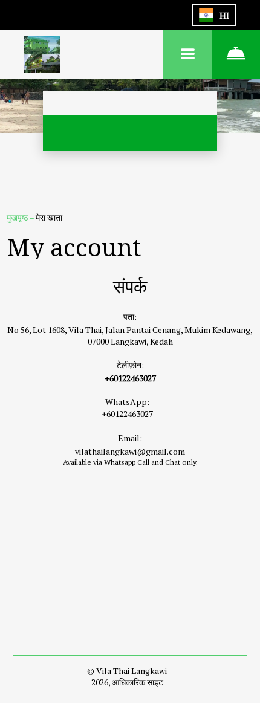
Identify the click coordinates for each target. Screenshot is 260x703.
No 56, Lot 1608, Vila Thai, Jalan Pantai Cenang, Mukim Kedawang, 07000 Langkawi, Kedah (130, 335)
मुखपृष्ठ (18, 217)
